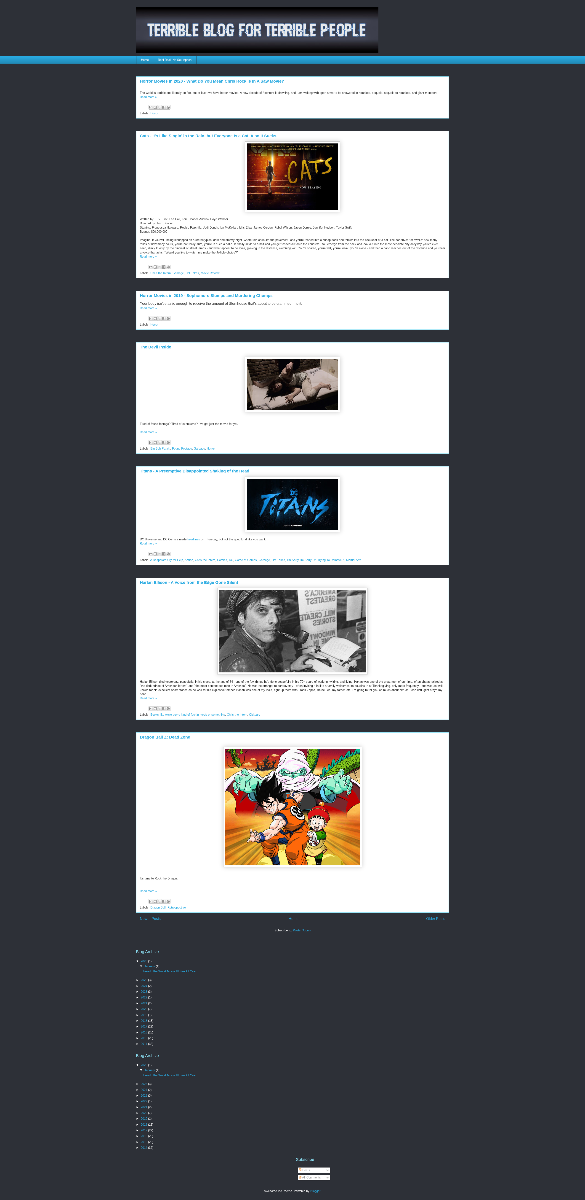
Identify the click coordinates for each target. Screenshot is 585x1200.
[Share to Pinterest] (168, 107)
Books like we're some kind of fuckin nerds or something (187, 714)
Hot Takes (192, 273)
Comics (222, 560)
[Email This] (151, 107)
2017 (144, 1026)
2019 (144, 1015)
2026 (144, 961)
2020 (144, 1009)
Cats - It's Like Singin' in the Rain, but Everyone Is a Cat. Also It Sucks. (208, 136)
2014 (144, 1044)
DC (231, 560)
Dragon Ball (158, 907)
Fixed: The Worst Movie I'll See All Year (169, 971)
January (150, 966)
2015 (144, 1038)
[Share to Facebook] (164, 107)
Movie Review (210, 273)
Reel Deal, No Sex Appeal (175, 60)
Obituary (254, 714)
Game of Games (246, 560)
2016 (144, 1032)
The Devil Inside (155, 347)
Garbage (178, 273)
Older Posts (435, 919)
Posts (305, 1170)
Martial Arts (353, 560)
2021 (144, 1003)
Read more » (148, 97)
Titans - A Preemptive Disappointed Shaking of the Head (194, 471)
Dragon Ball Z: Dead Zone (165, 737)
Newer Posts (150, 919)
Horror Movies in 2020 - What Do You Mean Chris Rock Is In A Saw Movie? (212, 81)
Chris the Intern (160, 273)
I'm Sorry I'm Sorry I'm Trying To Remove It (315, 560)
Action (189, 560)
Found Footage (182, 448)
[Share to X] (159, 107)
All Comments (311, 1177)
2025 (144, 980)
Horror (154, 113)
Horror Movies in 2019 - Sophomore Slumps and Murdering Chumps (206, 295)
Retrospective (177, 907)
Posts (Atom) (302, 930)
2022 (144, 997)
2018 (144, 1020)
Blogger (315, 1191)
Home (145, 60)
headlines (193, 539)
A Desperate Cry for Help (166, 560)
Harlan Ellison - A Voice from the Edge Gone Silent (189, 582)
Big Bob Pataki (160, 448)
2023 (144, 991)
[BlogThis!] (155, 107)
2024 (144, 986)
